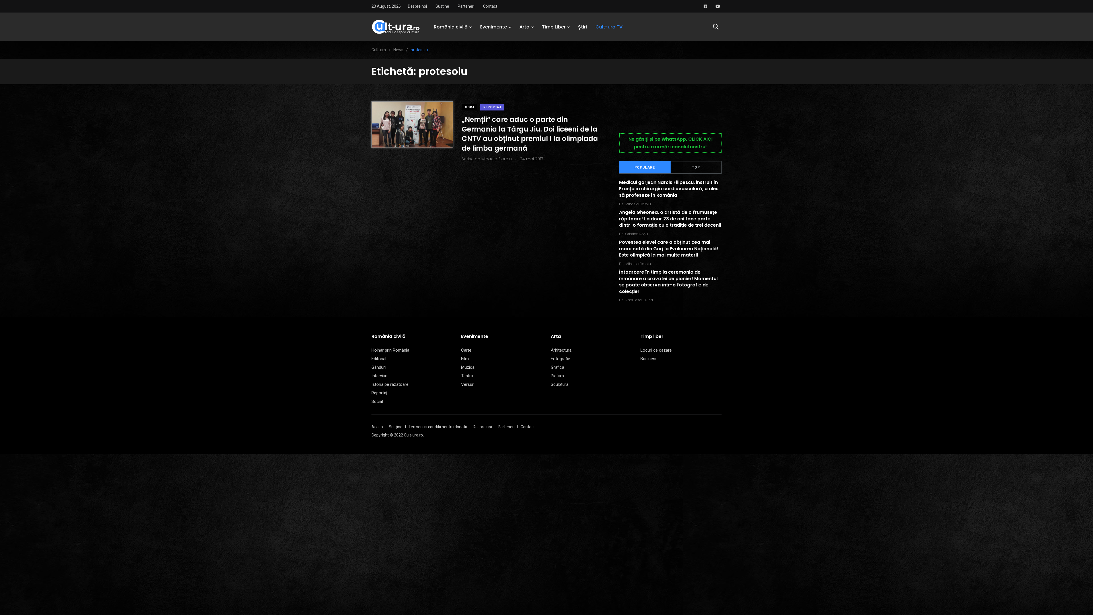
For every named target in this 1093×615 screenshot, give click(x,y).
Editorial (378, 358)
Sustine (442, 6)
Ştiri (582, 27)
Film (465, 358)
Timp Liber (554, 27)
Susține (395, 427)
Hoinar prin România (390, 350)
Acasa (377, 427)
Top (696, 167)
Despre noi (417, 6)
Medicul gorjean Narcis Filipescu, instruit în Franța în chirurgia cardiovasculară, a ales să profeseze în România (668, 188)
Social (377, 401)
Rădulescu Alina (639, 300)
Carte (466, 350)
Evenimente (493, 27)
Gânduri (378, 367)
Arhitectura (561, 350)
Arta (524, 27)
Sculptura (559, 384)
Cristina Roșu (636, 233)
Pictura (557, 375)
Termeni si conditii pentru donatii (437, 427)
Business (649, 358)
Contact (490, 6)
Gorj (469, 107)
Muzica (467, 367)
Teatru (467, 375)
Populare (644, 167)
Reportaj (492, 107)
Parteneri (466, 6)
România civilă (451, 27)
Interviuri (379, 375)
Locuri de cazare (656, 350)
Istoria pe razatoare (389, 384)
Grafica (557, 367)
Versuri (467, 384)
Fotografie (560, 358)
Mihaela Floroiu (638, 204)
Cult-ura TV (608, 27)
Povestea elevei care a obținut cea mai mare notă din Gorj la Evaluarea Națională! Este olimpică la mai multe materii (668, 249)
